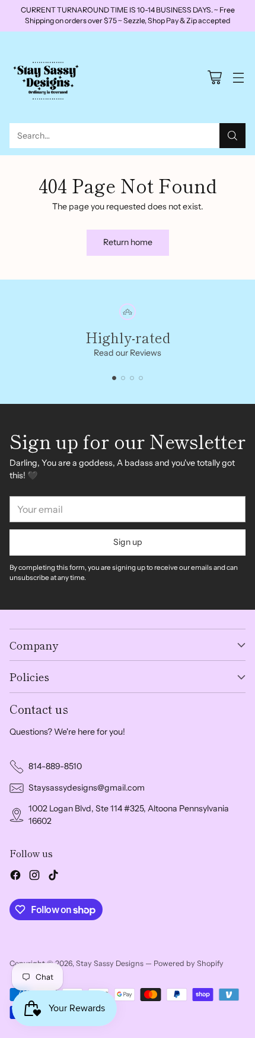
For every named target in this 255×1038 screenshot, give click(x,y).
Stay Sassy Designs (110, 963)
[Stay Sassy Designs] (48, 77)
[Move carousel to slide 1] (114, 378)
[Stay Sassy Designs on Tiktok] (53, 877)
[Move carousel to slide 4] (141, 378)
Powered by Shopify (189, 963)
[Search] (232, 135)
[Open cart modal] (214, 77)
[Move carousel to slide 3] (132, 378)
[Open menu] (238, 77)
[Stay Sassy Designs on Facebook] (15, 877)
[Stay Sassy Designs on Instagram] (34, 877)
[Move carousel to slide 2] (123, 378)
